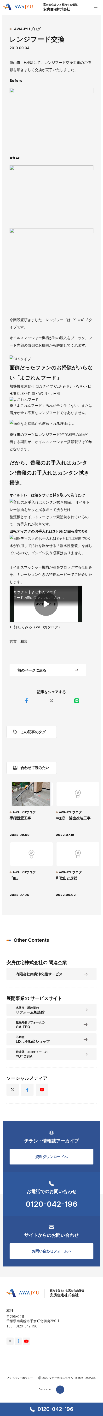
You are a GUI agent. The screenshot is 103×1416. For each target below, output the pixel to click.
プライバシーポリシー (19, 1378)
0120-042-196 (55, 1409)
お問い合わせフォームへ (51, 1251)
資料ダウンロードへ (51, 1156)
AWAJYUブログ (27, 29)
